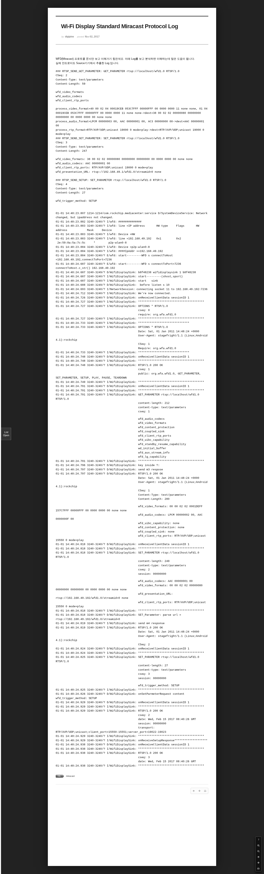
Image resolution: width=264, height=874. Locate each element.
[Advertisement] (132, 829)
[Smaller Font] (258, 851)
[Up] (258, 857)
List (6, 434)
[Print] (258, 868)
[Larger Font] (258, 845)
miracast (70, 776)
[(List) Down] (258, 863)
